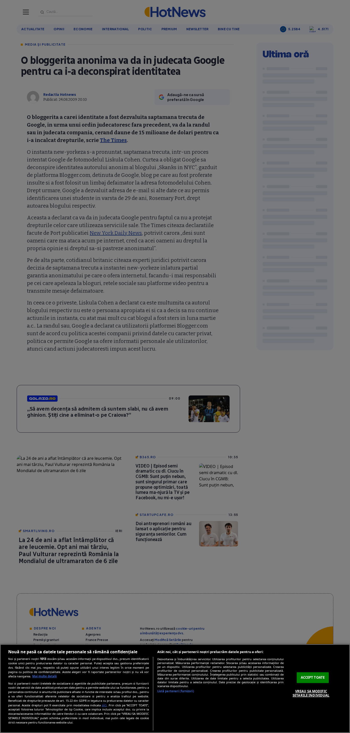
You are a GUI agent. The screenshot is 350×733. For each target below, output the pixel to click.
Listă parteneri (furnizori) (175, 691)
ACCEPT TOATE (313, 677)
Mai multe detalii (44, 676)
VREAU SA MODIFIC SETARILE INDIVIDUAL (311, 693)
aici (104, 705)
